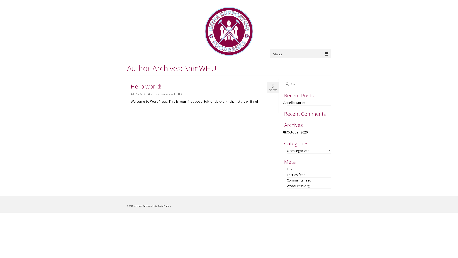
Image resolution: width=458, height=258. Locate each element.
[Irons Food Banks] (229, 31)
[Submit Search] (286, 84)
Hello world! (296, 103)
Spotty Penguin (164, 206)
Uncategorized (168, 94)
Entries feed (296, 175)
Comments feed (299, 180)
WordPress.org (298, 186)
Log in (291, 169)
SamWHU (140, 94)
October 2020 (297, 132)
